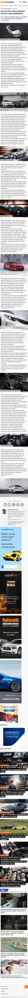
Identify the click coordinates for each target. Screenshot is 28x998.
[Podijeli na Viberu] (13, 504)
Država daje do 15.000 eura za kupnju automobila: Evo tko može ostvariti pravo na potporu (13, 884)
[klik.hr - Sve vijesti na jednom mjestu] (25, 2)
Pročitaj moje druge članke (14, 519)
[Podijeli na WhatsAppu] (9, 504)
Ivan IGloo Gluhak (7, 8)
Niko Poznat (5, 765)
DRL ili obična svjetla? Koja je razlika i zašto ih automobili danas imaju (13, 769)
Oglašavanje (4, 986)
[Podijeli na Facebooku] (5, 504)
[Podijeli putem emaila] (22, 504)
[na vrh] (26, 986)
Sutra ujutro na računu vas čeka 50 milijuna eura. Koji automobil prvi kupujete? (13, 837)
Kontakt (3, 991)
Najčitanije (3, 725)
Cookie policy (4, 993)
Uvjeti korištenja (5, 988)
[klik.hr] (3, 890)
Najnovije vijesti (5, 749)
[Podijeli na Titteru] (18, 504)
